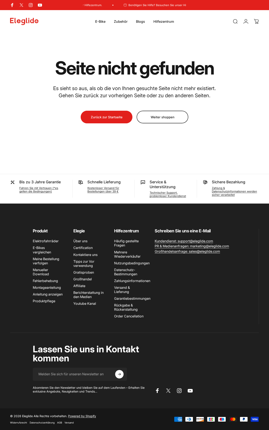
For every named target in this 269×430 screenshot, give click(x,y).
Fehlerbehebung (45, 281)
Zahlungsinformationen (132, 281)
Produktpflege (44, 301)
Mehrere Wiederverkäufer (127, 254)
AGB (59, 422)
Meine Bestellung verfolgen (46, 261)
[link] (184, 241)
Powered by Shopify (82, 416)
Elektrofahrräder (46, 241)
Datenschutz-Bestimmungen (125, 272)
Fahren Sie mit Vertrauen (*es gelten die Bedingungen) (38, 189)
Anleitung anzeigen (48, 294)
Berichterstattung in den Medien (88, 294)
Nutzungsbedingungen (132, 263)
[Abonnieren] (119, 374)
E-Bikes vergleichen (42, 250)
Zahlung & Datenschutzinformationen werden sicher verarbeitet (234, 191)
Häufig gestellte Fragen (126, 243)
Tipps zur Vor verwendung (83, 263)
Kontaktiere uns (85, 255)
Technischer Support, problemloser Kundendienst (168, 194)
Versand (69, 422)
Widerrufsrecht (18, 422)
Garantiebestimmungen (132, 298)
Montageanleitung (47, 287)
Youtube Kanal (84, 303)
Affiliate (79, 286)
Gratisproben (83, 272)
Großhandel (82, 279)
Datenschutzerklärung (42, 422)
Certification (83, 248)
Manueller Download (41, 272)
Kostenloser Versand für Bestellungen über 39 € (103, 189)
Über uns (80, 241)
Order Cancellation (129, 316)
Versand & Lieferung (122, 289)
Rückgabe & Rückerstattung (126, 307)
